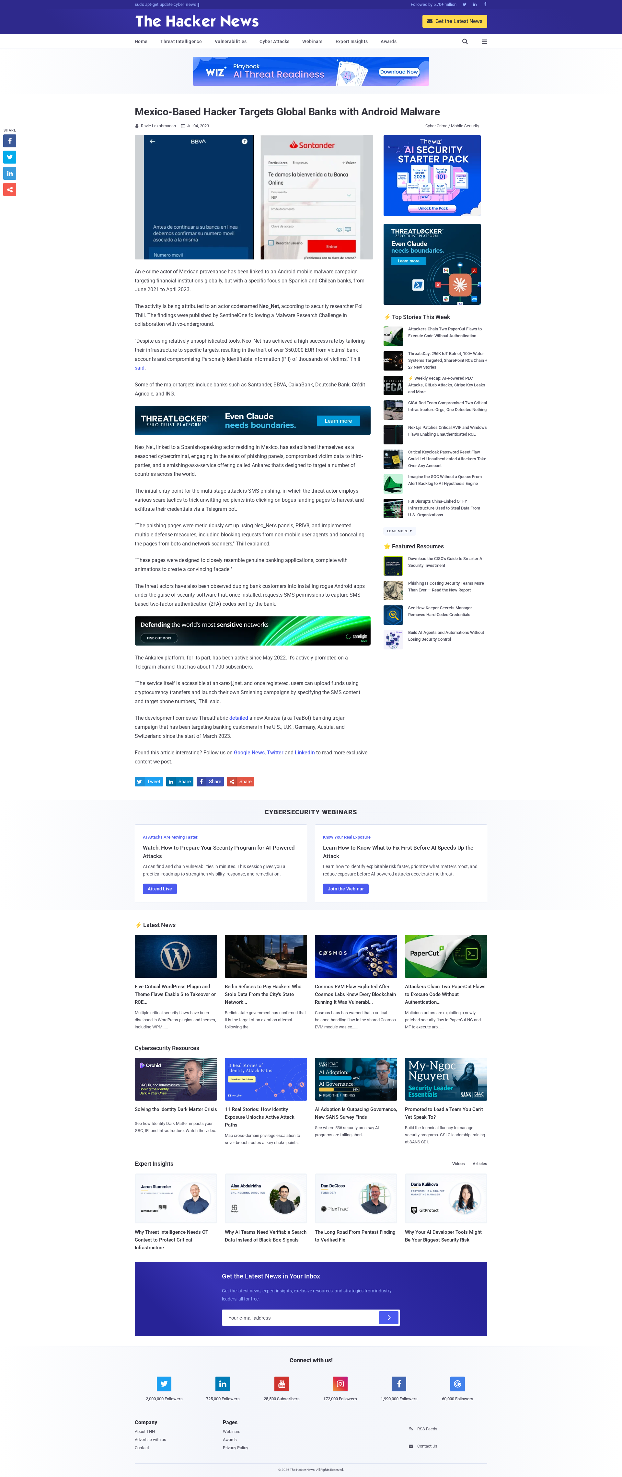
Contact (142, 1447)
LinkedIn (305, 753)
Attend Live (160, 888)
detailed (238, 718)
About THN (145, 1431)
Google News (249, 753)
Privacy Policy (235, 1447)
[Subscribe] (388, 1317)
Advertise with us (150, 1439)
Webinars (312, 41)
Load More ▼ (400, 531)
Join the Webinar (346, 888)
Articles (480, 1163)
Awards (389, 41)
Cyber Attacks (274, 41)
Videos (458, 1163)
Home (141, 41)
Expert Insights (352, 41)
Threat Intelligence (181, 41)
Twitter (275, 753)
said (139, 368)
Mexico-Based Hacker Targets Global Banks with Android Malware (287, 112)
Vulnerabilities (231, 41)
